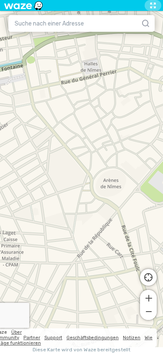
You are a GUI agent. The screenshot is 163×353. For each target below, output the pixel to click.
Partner (31, 337)
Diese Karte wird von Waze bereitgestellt (81, 350)
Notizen (131, 337)
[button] (148, 297)
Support (53, 337)
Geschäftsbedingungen (92, 337)
